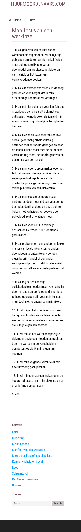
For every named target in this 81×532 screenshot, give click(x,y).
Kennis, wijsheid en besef (27, 461)
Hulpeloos (18, 438)
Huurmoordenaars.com (38, 4)
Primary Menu (67, 5)
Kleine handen (20, 444)
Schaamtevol (20, 473)
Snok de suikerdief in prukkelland (32, 456)
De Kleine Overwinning (25, 479)
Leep (15, 467)
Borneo (16, 485)
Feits (15, 432)
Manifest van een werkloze (28, 450)
